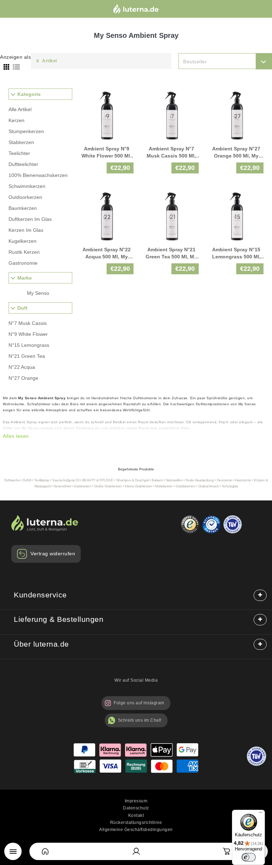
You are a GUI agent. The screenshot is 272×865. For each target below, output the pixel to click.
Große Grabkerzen (108, 486)
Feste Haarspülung (200, 480)
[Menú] (13, 851)
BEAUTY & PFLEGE (97, 480)
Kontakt (136, 815)
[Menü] (260, 814)
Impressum (136, 800)
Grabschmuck (208, 486)
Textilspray (41, 480)
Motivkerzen (164, 486)
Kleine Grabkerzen (138, 486)
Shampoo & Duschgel (132, 480)
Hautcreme (243, 480)
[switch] (249, 857)
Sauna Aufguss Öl (65, 480)
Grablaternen (185, 486)
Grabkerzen (82, 486)
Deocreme (224, 480)
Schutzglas (230, 486)
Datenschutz (136, 808)
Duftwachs (12, 480)
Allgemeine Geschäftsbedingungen (136, 829)
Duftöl (27, 480)
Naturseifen (174, 480)
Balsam (157, 480)
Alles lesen (16, 436)
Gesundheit (62, 486)
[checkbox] (49, 293)
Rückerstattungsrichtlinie (136, 822)
